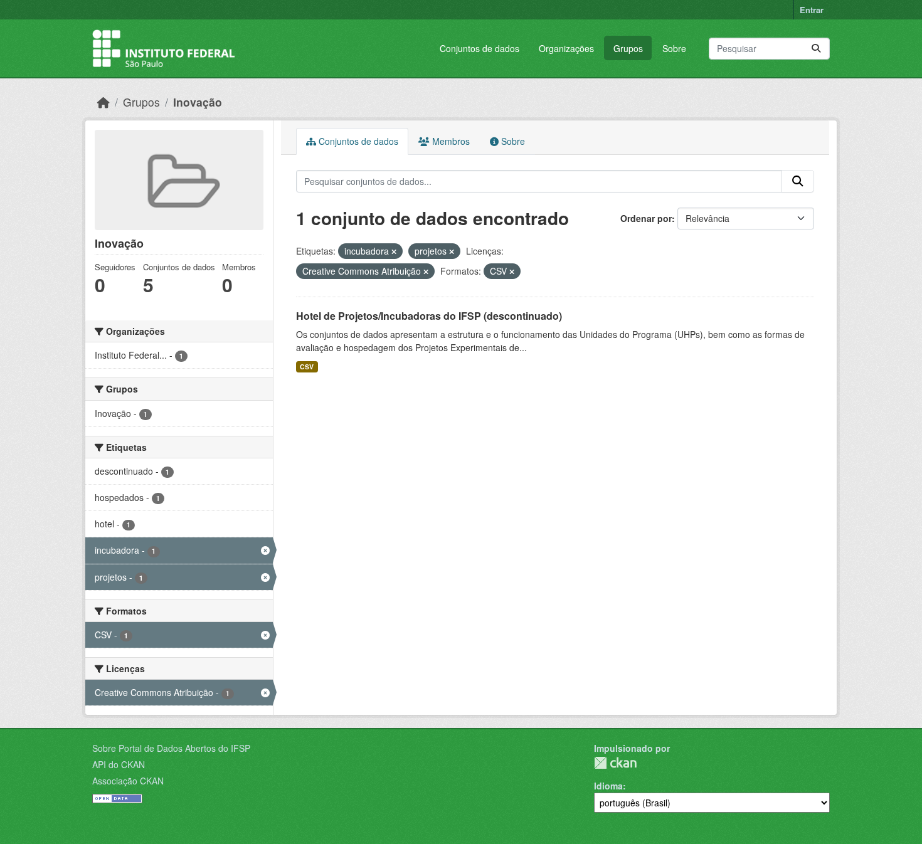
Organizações (566, 48)
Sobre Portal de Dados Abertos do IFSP (171, 748)
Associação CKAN (128, 780)
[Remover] (393, 251)
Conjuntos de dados (479, 48)
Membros (450, 141)
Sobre (674, 48)
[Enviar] (816, 49)
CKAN (615, 762)
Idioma (608, 785)
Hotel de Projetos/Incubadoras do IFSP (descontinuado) (429, 316)
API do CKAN (118, 764)
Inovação (197, 102)
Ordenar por (646, 218)
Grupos (628, 48)
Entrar (812, 10)
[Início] (103, 102)
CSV (307, 366)
